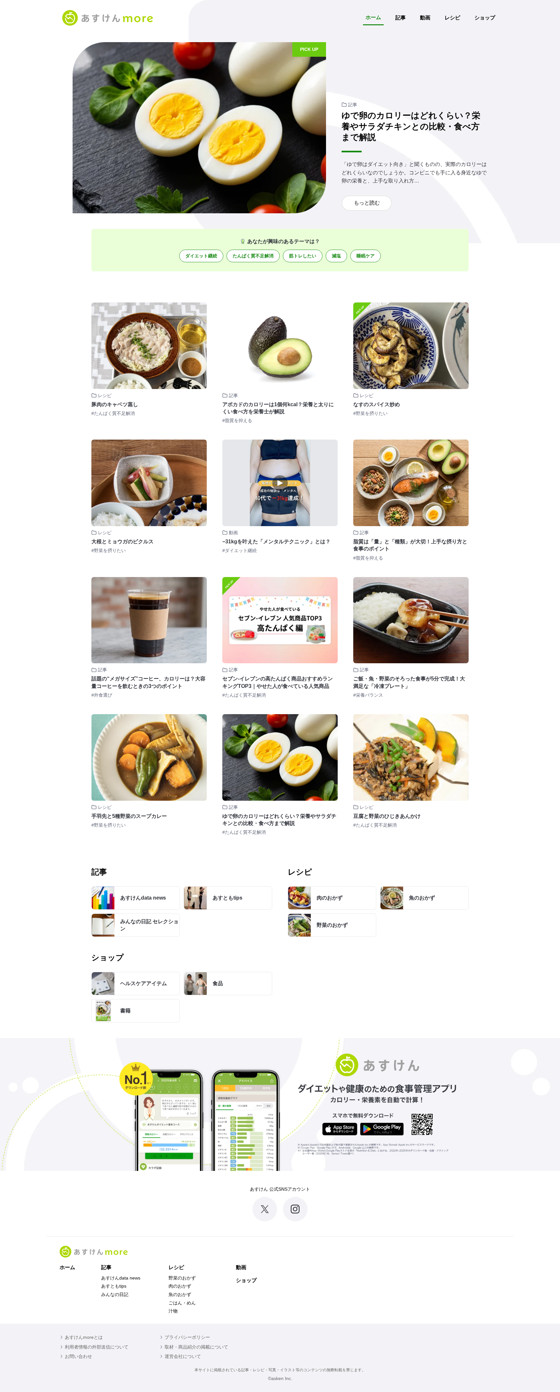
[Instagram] (295, 1209)
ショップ (484, 17)
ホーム (373, 17)
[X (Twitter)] (264, 1209)
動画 (425, 17)
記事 (400, 17)
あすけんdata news (120, 1277)
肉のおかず (180, 1286)
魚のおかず (180, 1294)
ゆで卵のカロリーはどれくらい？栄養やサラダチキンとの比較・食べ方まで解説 (411, 126)
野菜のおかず (182, 1277)
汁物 (173, 1311)
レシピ (452, 17)
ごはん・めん (182, 1302)
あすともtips (113, 1286)
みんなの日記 (114, 1294)
